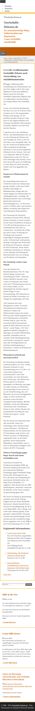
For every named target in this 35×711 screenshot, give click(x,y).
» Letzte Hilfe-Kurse (9, 663)
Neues (10, 58)
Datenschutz (8, 8)
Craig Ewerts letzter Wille (16, 533)
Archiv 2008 (16, 58)
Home (5, 58)
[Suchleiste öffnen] (1, 49)
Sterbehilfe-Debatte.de (20, 705)
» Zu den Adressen (8, 622)
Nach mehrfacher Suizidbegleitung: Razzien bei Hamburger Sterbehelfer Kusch (18, 565)
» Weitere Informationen (11, 697)
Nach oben (7, 575)
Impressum (8, 6)
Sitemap (7, 11)
